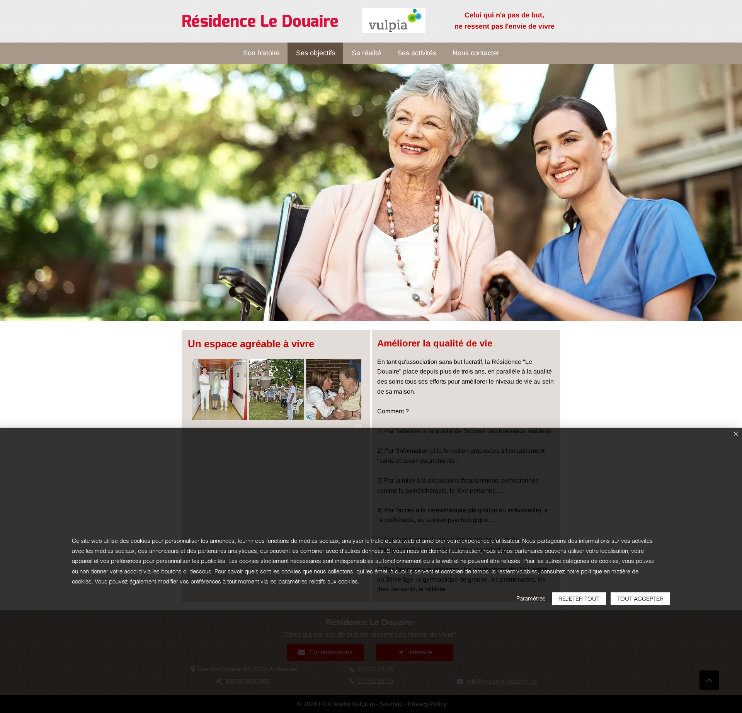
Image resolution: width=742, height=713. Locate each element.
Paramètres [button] (531, 598)
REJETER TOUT (578, 598)
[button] (219, 389)
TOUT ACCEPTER (640, 598)
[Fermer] (735, 434)
